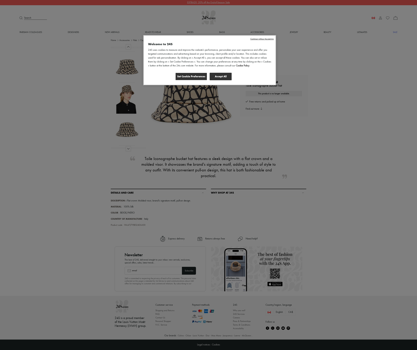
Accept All (221, 76)
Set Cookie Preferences (191, 76)
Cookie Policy (242, 65)
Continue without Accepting (262, 39)
